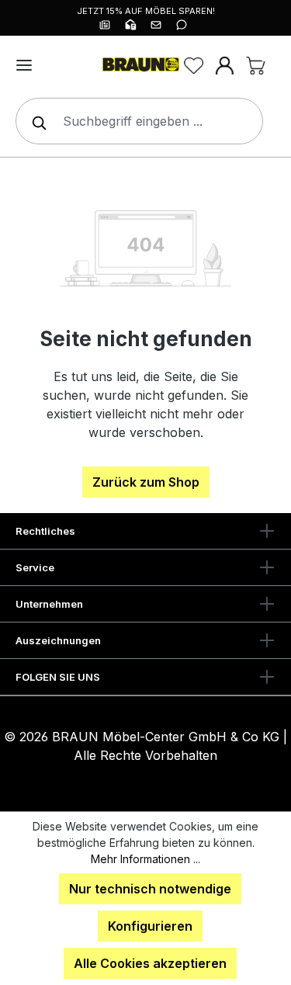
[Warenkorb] (255, 65)
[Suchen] (36, 121)
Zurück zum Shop (145, 482)
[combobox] (139, 121)
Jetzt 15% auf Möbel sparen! (146, 10)
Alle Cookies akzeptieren (150, 963)
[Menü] (24, 65)
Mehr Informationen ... (145, 858)
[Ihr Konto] (224, 65)
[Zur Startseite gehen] (139, 65)
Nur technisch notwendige (150, 889)
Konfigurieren (150, 926)
